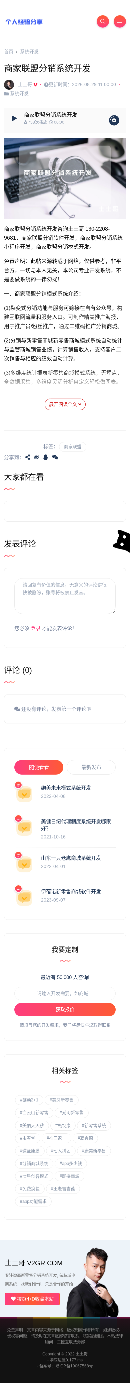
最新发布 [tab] (91, 767)
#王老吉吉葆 (63, 1188)
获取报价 (65, 1009)
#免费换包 (30, 1188)
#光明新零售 (72, 1112)
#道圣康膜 (30, 1150)
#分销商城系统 (34, 1163)
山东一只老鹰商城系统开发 (71, 858)
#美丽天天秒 (32, 1125)
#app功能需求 (33, 1201)
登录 (36, 628)
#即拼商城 (69, 1176)
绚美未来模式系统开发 (66, 788)
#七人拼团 (61, 1150)
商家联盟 (72, 446)
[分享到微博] (36, 457)
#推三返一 (56, 1138)
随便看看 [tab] (39, 767)
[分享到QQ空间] (27, 457)
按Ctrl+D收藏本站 (35, 1299)
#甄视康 (63, 1125)
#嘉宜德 (85, 1138)
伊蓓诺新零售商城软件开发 (71, 891)
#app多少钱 (71, 1163)
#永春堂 (27, 1138)
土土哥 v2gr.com (34, 1263)
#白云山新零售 (34, 1112)
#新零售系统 (94, 1125)
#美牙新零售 (62, 1099)
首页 (8, 51)
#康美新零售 (94, 1150)
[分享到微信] (55, 457)
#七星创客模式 (34, 1176)
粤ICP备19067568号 (74, 1366)
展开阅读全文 (63, 404)
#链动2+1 (29, 1099)
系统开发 (29, 51)
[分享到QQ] (45, 457)
